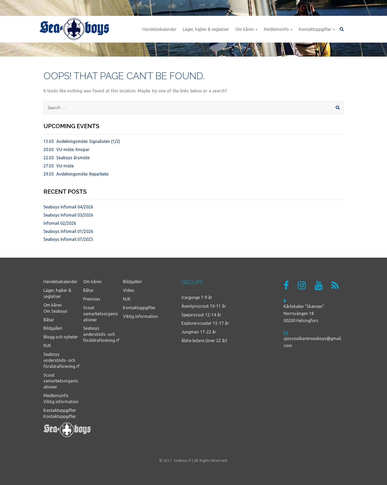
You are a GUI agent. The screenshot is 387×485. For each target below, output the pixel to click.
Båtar (48, 319)
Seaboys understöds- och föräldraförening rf (61, 360)
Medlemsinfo (277, 29)
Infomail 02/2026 (59, 223)
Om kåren (245, 29)
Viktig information (60, 401)
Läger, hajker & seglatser (206, 29)
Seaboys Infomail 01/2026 (68, 231)
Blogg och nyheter (60, 336)
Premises (91, 299)
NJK (47, 345)
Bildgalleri (52, 328)
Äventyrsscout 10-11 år (203, 306)
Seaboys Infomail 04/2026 (68, 206)
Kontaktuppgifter (316, 29)
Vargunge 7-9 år (196, 297)
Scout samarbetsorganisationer (60, 381)
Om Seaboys (55, 311)
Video (128, 290)
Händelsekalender (159, 29)
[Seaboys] (74, 29)
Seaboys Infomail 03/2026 (68, 215)
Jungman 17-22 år (198, 331)
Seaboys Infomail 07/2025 (68, 239)
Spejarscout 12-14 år (201, 314)
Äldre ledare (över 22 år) (204, 340)
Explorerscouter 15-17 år (205, 323)
